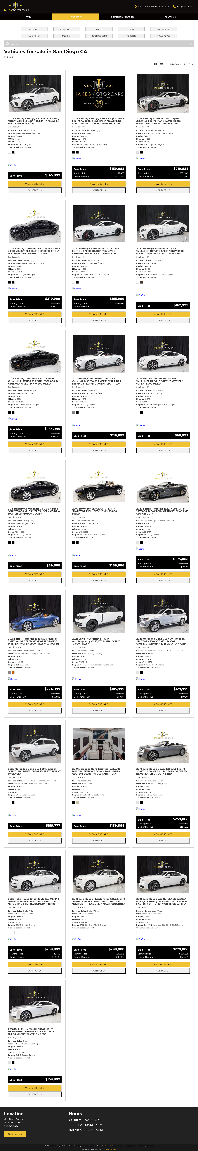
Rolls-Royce (163, 36)
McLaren (66, 36)
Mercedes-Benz (99, 36)
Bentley (99, 29)
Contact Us (35, 190)
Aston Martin (66, 29)
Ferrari (131, 29)
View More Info (34, 184)
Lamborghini (163, 29)
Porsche (131, 36)
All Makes (34, 29)
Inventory (75, 17)
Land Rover (34, 36)
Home (28, 17)
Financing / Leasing (122, 17)
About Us (170, 17)
